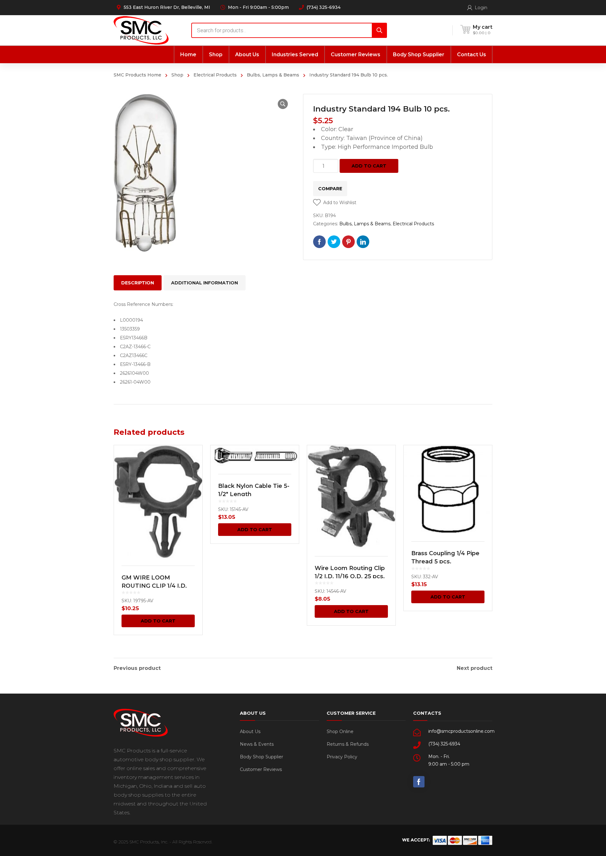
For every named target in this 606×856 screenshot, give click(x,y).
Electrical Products (215, 75)
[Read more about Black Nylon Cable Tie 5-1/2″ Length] (255, 455)
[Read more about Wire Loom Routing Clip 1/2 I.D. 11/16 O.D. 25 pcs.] (351, 496)
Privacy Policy (342, 757)
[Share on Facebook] (319, 241)
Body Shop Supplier (261, 757)
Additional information (204, 283)
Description (137, 283)
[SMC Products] (141, 30)
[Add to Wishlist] (193, 459)
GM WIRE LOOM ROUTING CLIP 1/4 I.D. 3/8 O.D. (154, 586)
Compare (330, 188)
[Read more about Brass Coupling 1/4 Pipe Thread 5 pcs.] (448, 489)
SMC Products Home (137, 75)
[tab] (138, 282)
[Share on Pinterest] (348, 241)
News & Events (257, 744)
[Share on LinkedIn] (363, 241)
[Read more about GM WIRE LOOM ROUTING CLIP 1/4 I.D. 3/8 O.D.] (158, 501)
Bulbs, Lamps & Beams (273, 75)
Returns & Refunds (348, 744)
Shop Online (340, 731)
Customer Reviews (261, 769)
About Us (250, 731)
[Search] (379, 30)
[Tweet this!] (334, 241)
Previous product (137, 668)
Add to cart (369, 166)
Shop (177, 75)
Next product (474, 668)
